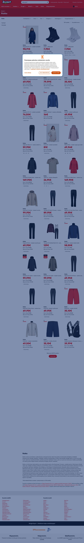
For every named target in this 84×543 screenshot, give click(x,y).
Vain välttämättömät (44, 72)
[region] (42, 65)
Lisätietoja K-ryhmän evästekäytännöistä (39, 69)
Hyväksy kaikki (56, 72)
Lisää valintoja (27, 72)
